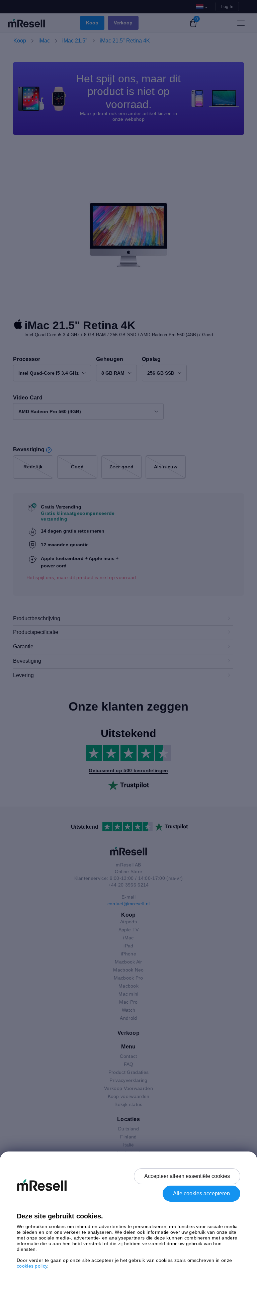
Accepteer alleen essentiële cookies (187, 1176)
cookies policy (32, 1266)
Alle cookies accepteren (201, 1193)
